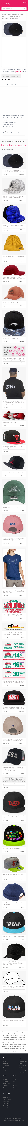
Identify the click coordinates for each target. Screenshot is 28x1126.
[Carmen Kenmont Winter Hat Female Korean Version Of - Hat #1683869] (14, 244)
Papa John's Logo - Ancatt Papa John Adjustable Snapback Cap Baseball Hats (13, 615)
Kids (14, 1090)
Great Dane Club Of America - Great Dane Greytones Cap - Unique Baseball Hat (13, 633)
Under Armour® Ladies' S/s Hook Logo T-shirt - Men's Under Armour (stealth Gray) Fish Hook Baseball (13, 591)
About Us (5, 1123)
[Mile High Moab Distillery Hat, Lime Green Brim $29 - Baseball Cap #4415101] (14, 864)
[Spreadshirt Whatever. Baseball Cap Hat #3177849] (14, 780)
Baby (14, 1083)
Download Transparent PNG (11, 76)
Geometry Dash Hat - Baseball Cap (11, 848)
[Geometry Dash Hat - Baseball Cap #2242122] (14, 835)
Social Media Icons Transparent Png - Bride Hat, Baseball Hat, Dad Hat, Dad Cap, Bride (13, 359)
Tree (4, 1105)
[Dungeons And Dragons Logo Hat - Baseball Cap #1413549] (14, 803)
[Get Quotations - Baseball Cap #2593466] (14, 323)
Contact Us (11, 1123)
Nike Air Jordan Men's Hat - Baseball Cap (13, 472)
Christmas (5, 1079)
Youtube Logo (22, 1065)
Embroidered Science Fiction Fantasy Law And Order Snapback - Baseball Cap (13, 1021)
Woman (15, 1085)
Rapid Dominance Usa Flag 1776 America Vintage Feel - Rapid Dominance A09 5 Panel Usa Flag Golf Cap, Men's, (14, 769)
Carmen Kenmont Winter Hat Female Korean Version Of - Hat (13, 257)
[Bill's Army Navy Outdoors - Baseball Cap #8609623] (14, 293)
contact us (18, 71)
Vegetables (6, 1065)
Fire (4, 1099)
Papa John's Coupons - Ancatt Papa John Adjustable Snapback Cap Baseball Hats (13, 681)
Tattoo (8, 1107)
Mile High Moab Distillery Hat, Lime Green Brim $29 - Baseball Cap (13, 875)
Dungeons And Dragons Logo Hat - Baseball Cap (14, 816)
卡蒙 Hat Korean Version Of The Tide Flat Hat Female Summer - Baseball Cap (13, 197)
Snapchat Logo (22, 1070)
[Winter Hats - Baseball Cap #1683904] (14, 416)
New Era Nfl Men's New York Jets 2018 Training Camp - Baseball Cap (13, 506)
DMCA (16, 1123)
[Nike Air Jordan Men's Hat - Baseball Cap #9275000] (14, 463)
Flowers (9, 1099)
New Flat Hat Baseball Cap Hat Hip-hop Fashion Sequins (13, 226)
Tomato (5, 1067)
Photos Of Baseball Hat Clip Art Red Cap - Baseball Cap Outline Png (13, 987)
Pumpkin (5, 1070)
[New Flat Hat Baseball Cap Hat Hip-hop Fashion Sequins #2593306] (14, 214)
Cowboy (15, 1087)
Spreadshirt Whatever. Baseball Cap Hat (13, 784)
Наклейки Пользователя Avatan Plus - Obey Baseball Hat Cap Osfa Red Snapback (14, 708)
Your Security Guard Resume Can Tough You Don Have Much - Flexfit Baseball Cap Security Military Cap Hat (13, 403)
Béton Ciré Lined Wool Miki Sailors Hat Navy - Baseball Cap (14, 903)
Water (8, 1103)
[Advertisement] (14, 52)
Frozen (14, 1079)
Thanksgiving (6, 1083)
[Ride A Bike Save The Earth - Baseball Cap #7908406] (14, 923)
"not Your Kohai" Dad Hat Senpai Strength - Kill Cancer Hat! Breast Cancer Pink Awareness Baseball (13, 539)
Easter (4, 1087)
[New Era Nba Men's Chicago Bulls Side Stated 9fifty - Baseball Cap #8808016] (14, 437)
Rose (8, 1101)
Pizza (4, 1061)
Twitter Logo (22, 1063)
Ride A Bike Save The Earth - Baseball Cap (13, 936)
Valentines (5, 1085)
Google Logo (22, 1072)
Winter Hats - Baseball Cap (9, 422)
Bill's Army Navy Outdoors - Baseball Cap (13, 302)
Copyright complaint (7, 79)
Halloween (5, 1081)
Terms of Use (22, 1123)
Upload (25, 2)
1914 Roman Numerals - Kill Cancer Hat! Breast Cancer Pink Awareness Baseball (13, 740)
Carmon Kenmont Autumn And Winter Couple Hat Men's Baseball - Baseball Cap (13, 171)
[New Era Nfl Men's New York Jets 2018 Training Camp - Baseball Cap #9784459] (14, 492)
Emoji (8, 1097)
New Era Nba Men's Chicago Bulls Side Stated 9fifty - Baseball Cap (12, 447)
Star (4, 1103)
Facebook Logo (23, 1067)
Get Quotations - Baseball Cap (10, 338)
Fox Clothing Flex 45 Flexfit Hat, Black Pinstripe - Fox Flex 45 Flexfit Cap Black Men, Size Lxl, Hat (13, 963)
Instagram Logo (23, 1061)
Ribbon (8, 1105)
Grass (4, 1101)
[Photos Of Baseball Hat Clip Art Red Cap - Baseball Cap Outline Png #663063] (14, 978)
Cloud (4, 1097)
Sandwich (5, 1063)
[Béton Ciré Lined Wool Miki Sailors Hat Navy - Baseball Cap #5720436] (14, 892)
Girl (13, 1081)
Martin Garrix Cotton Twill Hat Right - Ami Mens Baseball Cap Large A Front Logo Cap (14, 278)
